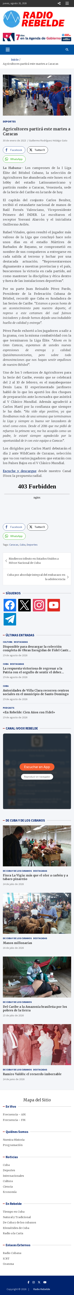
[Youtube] (45, 1282)
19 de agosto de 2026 (15, 655)
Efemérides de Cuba (16, 1228)
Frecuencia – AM (14, 1114)
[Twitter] (24, 605)
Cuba (22, 544)
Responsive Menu (59, 3)
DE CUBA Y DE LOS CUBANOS (25, 820)
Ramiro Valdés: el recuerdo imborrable (32, 1074)
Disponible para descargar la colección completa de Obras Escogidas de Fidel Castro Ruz (36, 650)
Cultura (7, 641)
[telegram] (10, 619)
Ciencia (8, 1186)
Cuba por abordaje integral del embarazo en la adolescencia (36, 577)
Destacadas (21, 641)
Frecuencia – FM (14, 1120)
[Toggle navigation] (8, 49)
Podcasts (8, 707)
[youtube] (53, 605)
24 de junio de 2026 (13, 1079)
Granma (8, 1264)
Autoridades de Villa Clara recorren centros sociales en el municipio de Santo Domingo (36, 692)
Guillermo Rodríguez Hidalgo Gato (48, 140)
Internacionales (13, 1175)
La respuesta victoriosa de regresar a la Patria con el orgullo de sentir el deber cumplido (32, 672)
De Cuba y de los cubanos (17, 870)
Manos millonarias (17, 943)
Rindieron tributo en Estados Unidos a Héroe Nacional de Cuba (34, 561)
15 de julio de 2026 (13, 1015)
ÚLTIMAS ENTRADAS (20, 635)
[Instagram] (39, 605)
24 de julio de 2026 (13, 884)
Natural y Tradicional (17, 1217)
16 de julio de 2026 (13, 948)
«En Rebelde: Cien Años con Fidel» (29, 712)
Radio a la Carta (13, 1233)
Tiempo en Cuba (13, 1211)
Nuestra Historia (13, 1139)
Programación (13, 1145)
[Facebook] (10, 605)
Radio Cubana (12, 1253)
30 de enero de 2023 (14, 140)
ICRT (6, 1258)
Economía (10, 1192)
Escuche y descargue (19, 471)
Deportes (9, 121)
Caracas (13, 544)
